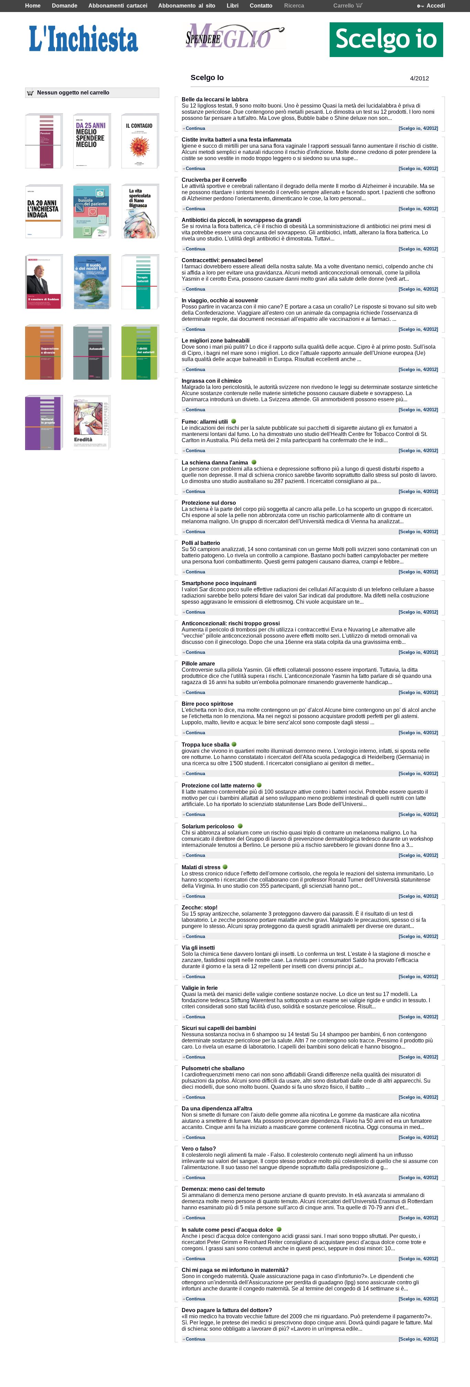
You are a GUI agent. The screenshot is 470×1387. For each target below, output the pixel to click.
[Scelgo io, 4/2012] (418, 128)
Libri (232, 6)
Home (33, 6)
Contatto (261, 6)
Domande (64, 6)
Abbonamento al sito (186, 6)
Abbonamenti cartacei (117, 6)
